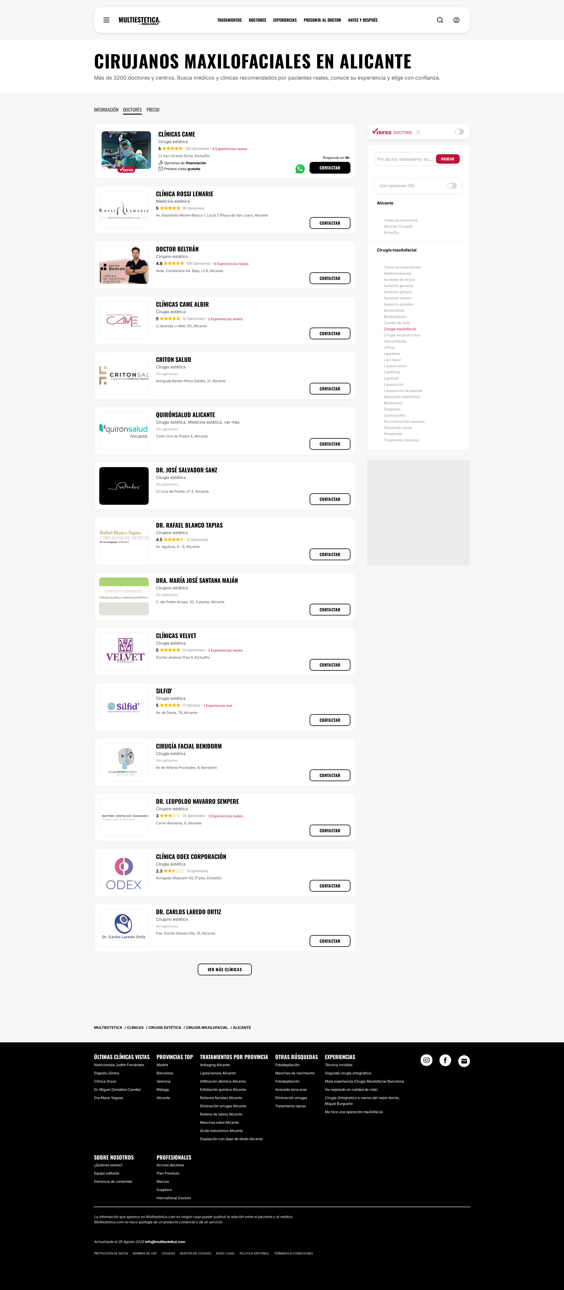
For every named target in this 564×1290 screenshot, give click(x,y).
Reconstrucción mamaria (404, 421)
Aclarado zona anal (291, 1089)
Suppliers (164, 1189)
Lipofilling (392, 372)
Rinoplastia (393, 434)
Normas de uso (145, 1253)
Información (106, 109)
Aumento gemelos (398, 286)
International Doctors (174, 1198)
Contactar (330, 168)
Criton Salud (173, 359)
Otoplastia (392, 409)
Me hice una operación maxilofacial (354, 1112)
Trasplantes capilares (401, 440)
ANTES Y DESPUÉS (362, 20)
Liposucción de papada (403, 390)
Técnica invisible (338, 1065)
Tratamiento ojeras (290, 1106)
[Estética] (139, 21)
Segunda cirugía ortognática (348, 1073)
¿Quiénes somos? (108, 1165)
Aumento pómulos (398, 304)
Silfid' (164, 690)
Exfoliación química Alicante (223, 1089)
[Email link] (464, 1061)
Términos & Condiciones (293, 1253)
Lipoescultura (395, 366)
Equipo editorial (106, 1173)
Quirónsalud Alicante (185, 414)
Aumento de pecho (399, 279)
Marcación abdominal (401, 397)
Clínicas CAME (176, 134)
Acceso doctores (170, 1165)
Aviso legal (225, 1253)
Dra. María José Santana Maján (197, 580)
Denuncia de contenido (113, 1181)
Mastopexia (393, 403)
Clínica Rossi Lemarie (184, 193)
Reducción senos (398, 427)
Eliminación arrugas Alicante (223, 1106)
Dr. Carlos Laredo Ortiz (188, 911)
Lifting (389, 347)
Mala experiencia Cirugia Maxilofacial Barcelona (364, 1081)
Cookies (168, 1253)
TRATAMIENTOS (229, 20)
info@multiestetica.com (165, 1241)
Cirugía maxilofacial (400, 329)
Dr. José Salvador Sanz (186, 469)
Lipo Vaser (392, 360)
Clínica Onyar (105, 1081)
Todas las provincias (400, 220)
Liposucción (394, 384)
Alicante (163, 1098)
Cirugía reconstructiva (402, 335)
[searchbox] (406, 159)
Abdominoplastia (397, 273)
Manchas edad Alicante (219, 1122)
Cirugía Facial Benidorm (189, 746)
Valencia (164, 1081)
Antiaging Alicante (215, 1065)
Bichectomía (394, 310)
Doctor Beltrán (177, 248)
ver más (231, 422)
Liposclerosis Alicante (218, 1073)
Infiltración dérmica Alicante (223, 1081)
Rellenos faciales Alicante (221, 1098)
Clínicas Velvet (176, 635)
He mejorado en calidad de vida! (351, 1089)
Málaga (163, 1089)
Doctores (132, 109)
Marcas (163, 1181)
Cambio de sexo (397, 323)
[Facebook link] (445, 1062)
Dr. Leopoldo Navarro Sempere (197, 801)
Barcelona (165, 1073)
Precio (153, 109)
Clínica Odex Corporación (191, 856)
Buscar (447, 158)
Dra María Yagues (108, 1098)
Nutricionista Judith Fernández (119, 1065)
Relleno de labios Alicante (221, 1114)
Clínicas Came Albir (182, 304)
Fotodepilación (287, 1065)
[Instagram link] (426, 1062)
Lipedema (392, 353)
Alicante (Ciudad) (398, 226)
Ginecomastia (395, 341)
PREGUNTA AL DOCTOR (322, 20)
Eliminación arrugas (291, 1098)
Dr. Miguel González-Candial (117, 1089)
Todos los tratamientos (402, 267)
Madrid (162, 1065)
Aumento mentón (398, 298)
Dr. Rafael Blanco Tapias (189, 525)
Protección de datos (111, 1253)
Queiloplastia (394, 415)
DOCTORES (257, 20)
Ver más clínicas (225, 969)
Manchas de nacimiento (295, 1073)
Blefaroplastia (395, 316)
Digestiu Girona (106, 1073)
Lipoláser (391, 378)
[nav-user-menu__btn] (456, 20)
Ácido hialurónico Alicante (221, 1130)
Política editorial (254, 1253)
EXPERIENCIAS (285, 20)
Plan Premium (168, 1173)
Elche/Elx (391, 232)
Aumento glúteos (398, 292)
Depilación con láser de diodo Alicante (231, 1139)
